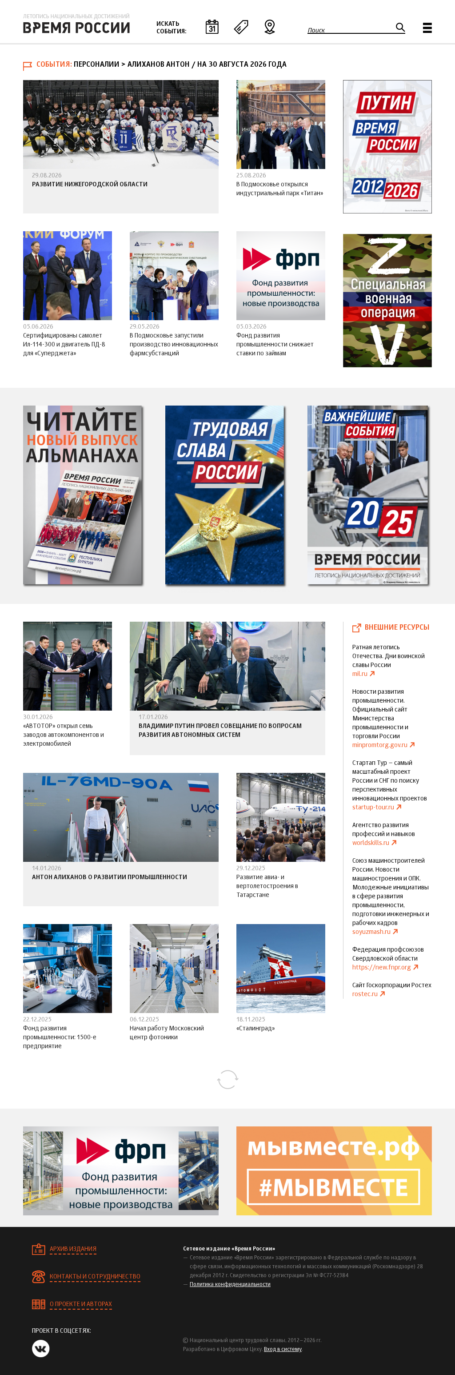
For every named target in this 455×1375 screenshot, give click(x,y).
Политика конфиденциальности (230, 1284)
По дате (212, 27)
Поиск (316, 30)
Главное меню (427, 27)
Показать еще (227, 1080)
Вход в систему (283, 1349)
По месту (270, 27)
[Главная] (76, 23)
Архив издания (73, 1249)
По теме (241, 27)
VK (41, 1348)
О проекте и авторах (81, 1304)
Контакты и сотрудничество (95, 1277)
